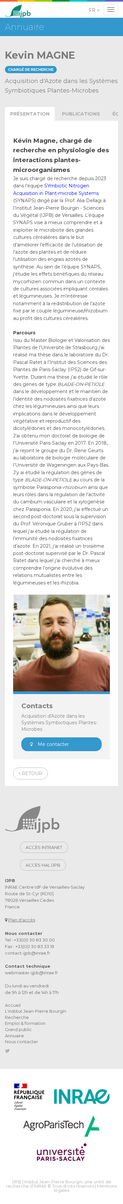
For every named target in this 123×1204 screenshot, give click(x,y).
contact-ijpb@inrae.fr (27, 953)
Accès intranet (44, 847)
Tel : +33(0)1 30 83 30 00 (30, 939)
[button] (95, 10)
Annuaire (14, 1035)
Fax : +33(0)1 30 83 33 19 (29, 946)
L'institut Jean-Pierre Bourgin (35, 1011)
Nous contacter (21, 1041)
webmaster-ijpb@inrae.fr (31, 972)
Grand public (18, 1029)
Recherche (17, 1017)
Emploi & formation (25, 1023)
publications (81, 114)
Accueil (13, 1005)
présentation (30, 114)
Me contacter (53, 744)
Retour (31, 773)
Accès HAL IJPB (43, 865)
